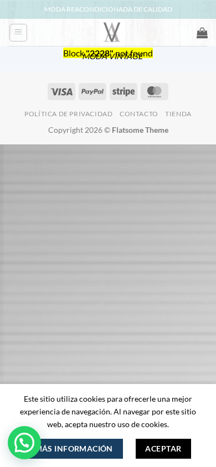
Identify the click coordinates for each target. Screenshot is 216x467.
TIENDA (178, 114)
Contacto (139, 114)
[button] (18, 32)
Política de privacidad (68, 114)
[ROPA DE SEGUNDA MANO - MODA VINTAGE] (112, 32)
